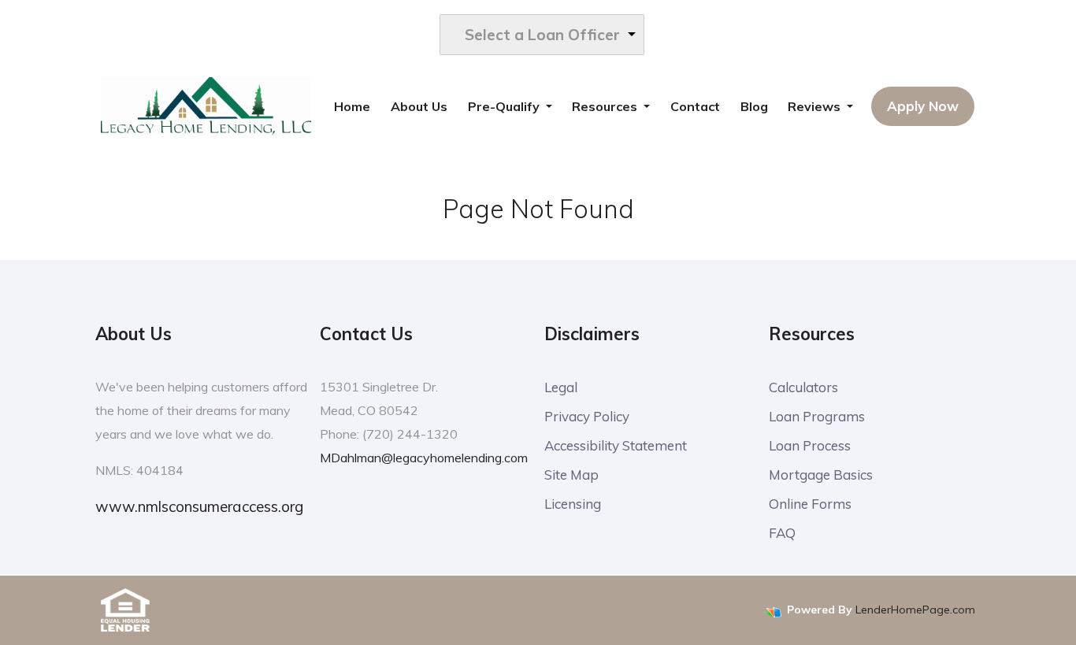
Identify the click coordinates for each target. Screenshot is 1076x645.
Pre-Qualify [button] (505, 106)
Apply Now (923, 106)
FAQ (782, 533)
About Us (419, 106)
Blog (754, 106)
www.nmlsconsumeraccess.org (199, 506)
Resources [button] (606, 106)
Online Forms (810, 503)
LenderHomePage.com (915, 609)
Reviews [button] (816, 106)
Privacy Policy (586, 416)
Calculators (803, 387)
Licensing (572, 503)
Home (352, 106)
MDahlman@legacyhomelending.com (424, 457)
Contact (695, 106)
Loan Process (810, 445)
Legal (560, 387)
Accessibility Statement (615, 445)
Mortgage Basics (821, 474)
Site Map (571, 474)
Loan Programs (817, 416)
